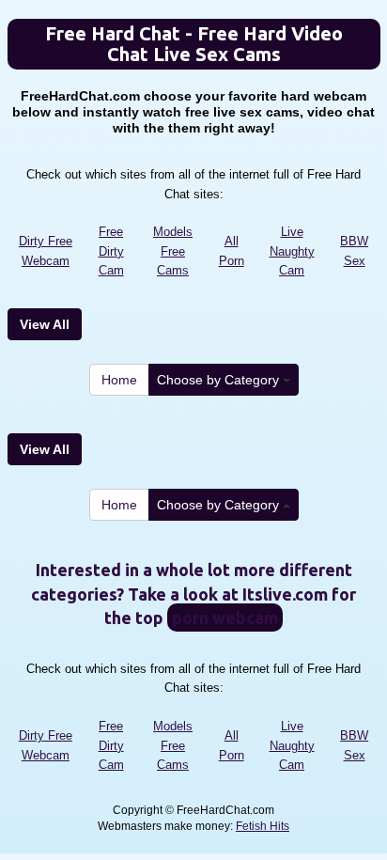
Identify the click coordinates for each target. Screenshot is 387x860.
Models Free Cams (173, 251)
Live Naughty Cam (292, 251)
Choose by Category (220, 379)
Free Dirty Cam (111, 251)
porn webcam (225, 617)
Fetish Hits (262, 826)
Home (119, 379)
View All (45, 324)
